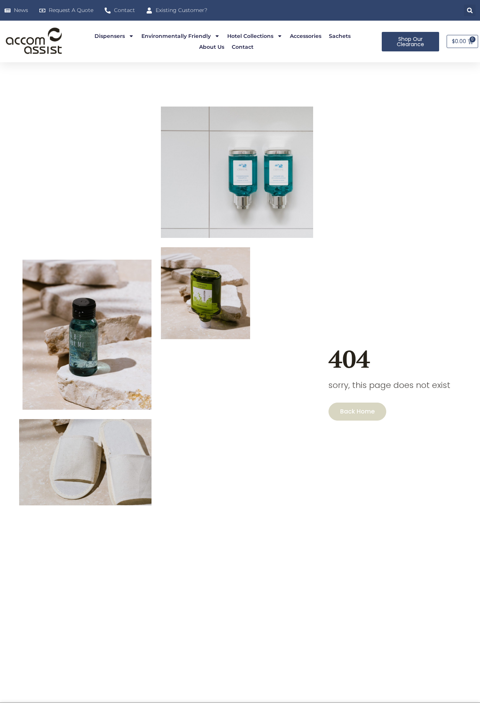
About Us (211, 47)
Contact (243, 47)
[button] (470, 10)
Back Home (357, 411)
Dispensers (109, 36)
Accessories (305, 36)
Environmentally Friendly (176, 36)
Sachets (340, 36)
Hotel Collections (250, 36)
